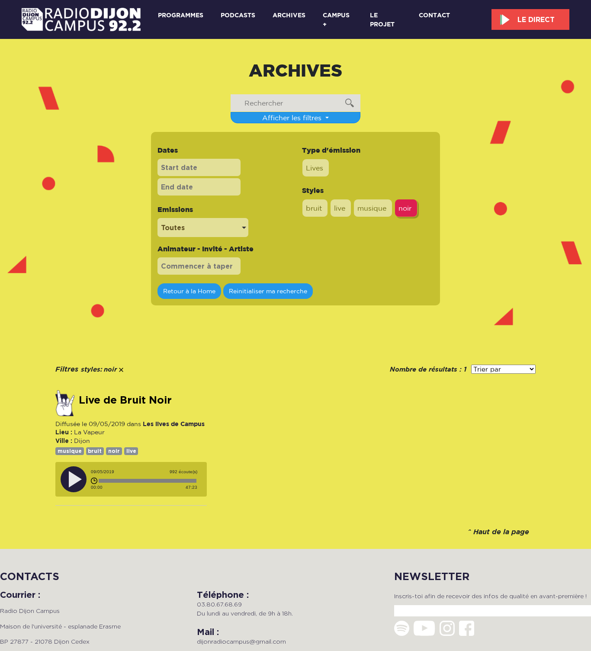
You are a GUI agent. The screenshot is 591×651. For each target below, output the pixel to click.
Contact (434, 15)
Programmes (180, 15)
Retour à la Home (189, 291)
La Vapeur (89, 432)
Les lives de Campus (174, 423)
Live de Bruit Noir (125, 400)
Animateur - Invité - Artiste (205, 249)
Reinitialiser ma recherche (268, 291)
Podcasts (238, 15)
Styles (313, 190)
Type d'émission (331, 150)
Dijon (82, 441)
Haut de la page (501, 532)
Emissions (175, 209)
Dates (167, 150)
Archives (289, 15)
